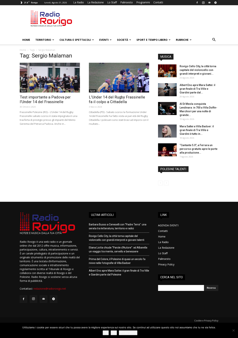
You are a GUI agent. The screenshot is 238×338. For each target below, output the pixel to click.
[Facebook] (197, 2)
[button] (213, 40)
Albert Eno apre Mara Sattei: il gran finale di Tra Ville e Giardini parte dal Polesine (119, 272)
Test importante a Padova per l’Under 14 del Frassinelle (45, 99)
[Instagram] (203, 2)
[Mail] (209, 2)
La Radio (78, 2)
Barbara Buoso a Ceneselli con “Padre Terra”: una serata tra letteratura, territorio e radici (117, 226)
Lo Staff (112, 2)
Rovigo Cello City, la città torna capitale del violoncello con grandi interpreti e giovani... (198, 70)
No (113, 332)
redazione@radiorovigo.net (49, 288)
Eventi (104, 40)
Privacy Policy (166, 264)
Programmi (143, 2)
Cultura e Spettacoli (75, 40)
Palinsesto (126, 2)
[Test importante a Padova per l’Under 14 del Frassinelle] (50, 78)
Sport (23, 91)
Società (122, 40)
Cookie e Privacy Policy (206, 320)
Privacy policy (128, 332)
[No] (233, 330)
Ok (105, 332)
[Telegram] (215, 2)
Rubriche (182, 40)
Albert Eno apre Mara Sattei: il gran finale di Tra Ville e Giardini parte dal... (197, 89)
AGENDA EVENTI (168, 225)
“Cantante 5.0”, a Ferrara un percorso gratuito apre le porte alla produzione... (198, 149)
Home (26, 40)
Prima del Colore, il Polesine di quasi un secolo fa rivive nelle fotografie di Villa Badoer (117, 261)
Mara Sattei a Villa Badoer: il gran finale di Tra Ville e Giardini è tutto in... (197, 130)
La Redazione (95, 2)
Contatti (158, 2)
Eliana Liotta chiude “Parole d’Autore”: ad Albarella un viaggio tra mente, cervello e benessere (118, 249)
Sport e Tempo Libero (152, 40)
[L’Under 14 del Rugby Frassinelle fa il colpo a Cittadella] (119, 78)
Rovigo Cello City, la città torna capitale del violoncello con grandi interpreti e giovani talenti (116, 238)
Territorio (43, 40)
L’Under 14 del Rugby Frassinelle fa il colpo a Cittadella (117, 99)
